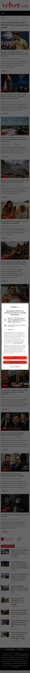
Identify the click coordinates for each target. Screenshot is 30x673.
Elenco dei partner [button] (18, 343)
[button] (15, 329)
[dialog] (15, 336)
